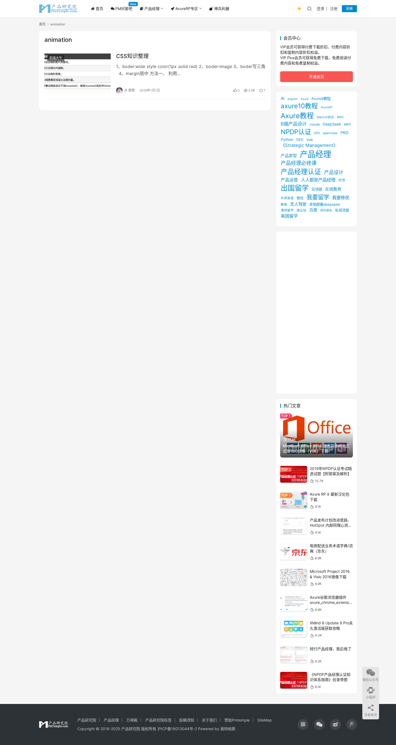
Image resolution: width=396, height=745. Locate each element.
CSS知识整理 (132, 56)
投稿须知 (186, 720)
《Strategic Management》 (309, 145)
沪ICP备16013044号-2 (177, 728)
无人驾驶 (298, 204)
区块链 (317, 189)
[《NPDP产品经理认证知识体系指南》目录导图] (293, 680)
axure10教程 (299, 106)
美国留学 (289, 216)
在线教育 (333, 189)
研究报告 (326, 210)
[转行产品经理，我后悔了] (293, 654)
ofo (317, 133)
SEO (299, 139)
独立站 (301, 210)
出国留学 (295, 188)
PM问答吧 (123, 8)
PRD (345, 132)
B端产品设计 (294, 124)
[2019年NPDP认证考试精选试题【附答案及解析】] (293, 474)
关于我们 (209, 720)
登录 (320, 8)
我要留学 (318, 197)
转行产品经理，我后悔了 (330, 648)
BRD (340, 117)
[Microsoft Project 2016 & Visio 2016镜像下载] (293, 577)
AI (282, 98)
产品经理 (151, 8)
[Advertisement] (316, 313)
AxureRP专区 (186, 8)
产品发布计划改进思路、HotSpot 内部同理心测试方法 (331, 525)
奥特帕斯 (227, 728)
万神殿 (132, 720)
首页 (99, 8)
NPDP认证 (296, 132)
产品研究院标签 (158, 720)
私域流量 (342, 210)
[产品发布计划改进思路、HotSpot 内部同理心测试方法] (293, 525)
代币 (341, 180)
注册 (334, 8)
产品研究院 (86, 720)
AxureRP (326, 107)
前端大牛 (55, 58)
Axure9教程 (321, 98)
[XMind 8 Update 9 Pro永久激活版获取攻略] (293, 628)
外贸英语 (287, 198)
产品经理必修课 (299, 163)
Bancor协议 (325, 117)
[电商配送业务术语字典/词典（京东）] (293, 551)
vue (309, 139)
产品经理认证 (301, 172)
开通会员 (316, 76)
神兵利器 (221, 8)
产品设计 (333, 172)
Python (287, 139)
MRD (347, 124)
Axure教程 (297, 115)
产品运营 (289, 179)
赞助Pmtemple (237, 720)
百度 (313, 210)
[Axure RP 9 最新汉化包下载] (293, 500)
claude (315, 124)
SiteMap (264, 720)
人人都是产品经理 (318, 179)
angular (292, 99)
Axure (304, 99)
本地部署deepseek (324, 204)
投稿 (349, 8)
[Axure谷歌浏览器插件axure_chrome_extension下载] (293, 603)
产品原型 (289, 155)
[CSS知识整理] (77, 73)
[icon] (303, 724)
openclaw (330, 133)
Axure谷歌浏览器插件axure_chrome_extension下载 (330, 602)
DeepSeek (332, 124)
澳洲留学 (287, 210)
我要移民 (340, 197)
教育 (284, 204)
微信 (300, 198)
